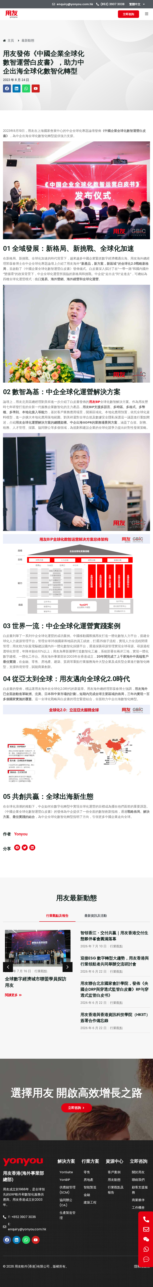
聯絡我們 (138, 1179)
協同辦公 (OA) (66, 1202)
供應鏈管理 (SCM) (68, 1190)
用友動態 (114, 1179)
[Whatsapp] (26, 88)
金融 (87, 1195)
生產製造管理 (68, 1215)
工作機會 (138, 1207)
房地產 (88, 1179)
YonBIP (65, 1179)
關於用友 (138, 1172)
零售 (87, 1172)
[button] (146, 13)
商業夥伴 (138, 1200)
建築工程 (90, 1202)
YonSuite (66, 1172)
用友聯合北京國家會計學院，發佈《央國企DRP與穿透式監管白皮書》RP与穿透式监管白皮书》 (114, 989)
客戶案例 (114, 1172)
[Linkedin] (17, 88)
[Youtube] (36, 88)
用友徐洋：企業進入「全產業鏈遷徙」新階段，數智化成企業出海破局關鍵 (35, 985)
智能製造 (90, 1187)
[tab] (57, 916)
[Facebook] (7, 88)
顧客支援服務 (140, 1190)
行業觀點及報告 (116, 1190)
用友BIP (94, 402)
